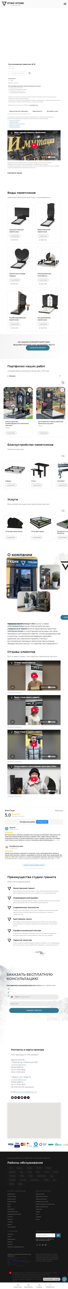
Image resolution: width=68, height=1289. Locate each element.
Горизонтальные (11, 1196)
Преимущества (11, 1239)
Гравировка (39, 1209)
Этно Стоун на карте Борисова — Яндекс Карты (34, 868)
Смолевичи (12, 1180)
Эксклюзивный (11, 1227)
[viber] (15, 1097)
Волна (9, 1204)
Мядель (22, 1176)
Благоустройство (43, 1191)
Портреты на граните (14, 120)
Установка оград (37, 531)
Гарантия (9, 1241)
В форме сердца (11, 1201)
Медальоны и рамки (14, 125)
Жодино (20, 1184)
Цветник (9, 1224)
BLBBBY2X (12, 1265)
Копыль (29, 1172)
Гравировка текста (14, 122)
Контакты (9, 1244)
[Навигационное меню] (65, 4)
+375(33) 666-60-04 (15, 631)
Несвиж (31, 1176)
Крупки (38, 1172)
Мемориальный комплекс (14, 1214)
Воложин (48, 1168)
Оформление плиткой (41, 1196)
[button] (38, 347)
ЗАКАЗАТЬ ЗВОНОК (34, 1010)
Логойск (46, 1172)
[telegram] (18, 1097)
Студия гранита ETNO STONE (43, 1254)
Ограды (8, 481)
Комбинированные (12, 1211)
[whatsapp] (22, 1097)
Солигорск (23, 1180)
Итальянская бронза (14, 126)
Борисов (29, 1168)
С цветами (10, 1221)
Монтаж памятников (41, 1199)
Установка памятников (13, 531)
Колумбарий (10, 1209)
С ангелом (10, 1216)
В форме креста (11, 1199)
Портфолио (10, 1234)
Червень (11, 1184)
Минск (11, 1168)
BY (11, 1261)
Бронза (38, 1219)
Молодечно (12, 1176)
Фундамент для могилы (42, 1201)
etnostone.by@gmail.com (26, 1092)
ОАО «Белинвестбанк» (16, 1262)
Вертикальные (11, 1194)
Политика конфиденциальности (15, 1246)
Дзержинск (12, 1172)
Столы (33, 481)
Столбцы (45, 1180)
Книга (9, 1206)
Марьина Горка (41, 1176)
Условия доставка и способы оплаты (45, 1204)
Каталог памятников (16, 1191)
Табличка (9, 1219)
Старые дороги (34, 1180)
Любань (55, 1172)
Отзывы (9, 1236)
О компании (12, 1231)
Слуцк (51, 1176)
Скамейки (61, 481)
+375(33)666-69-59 (33, 105)
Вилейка (38, 1168)
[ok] (25, 1097)
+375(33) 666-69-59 (15, 626)
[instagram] (12, 1097)
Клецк (21, 1172)
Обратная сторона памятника (17, 123)
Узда (54, 1180)
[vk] (28, 1097)
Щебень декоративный (42, 1206)
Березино (20, 1168)
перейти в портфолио (14, 692)
